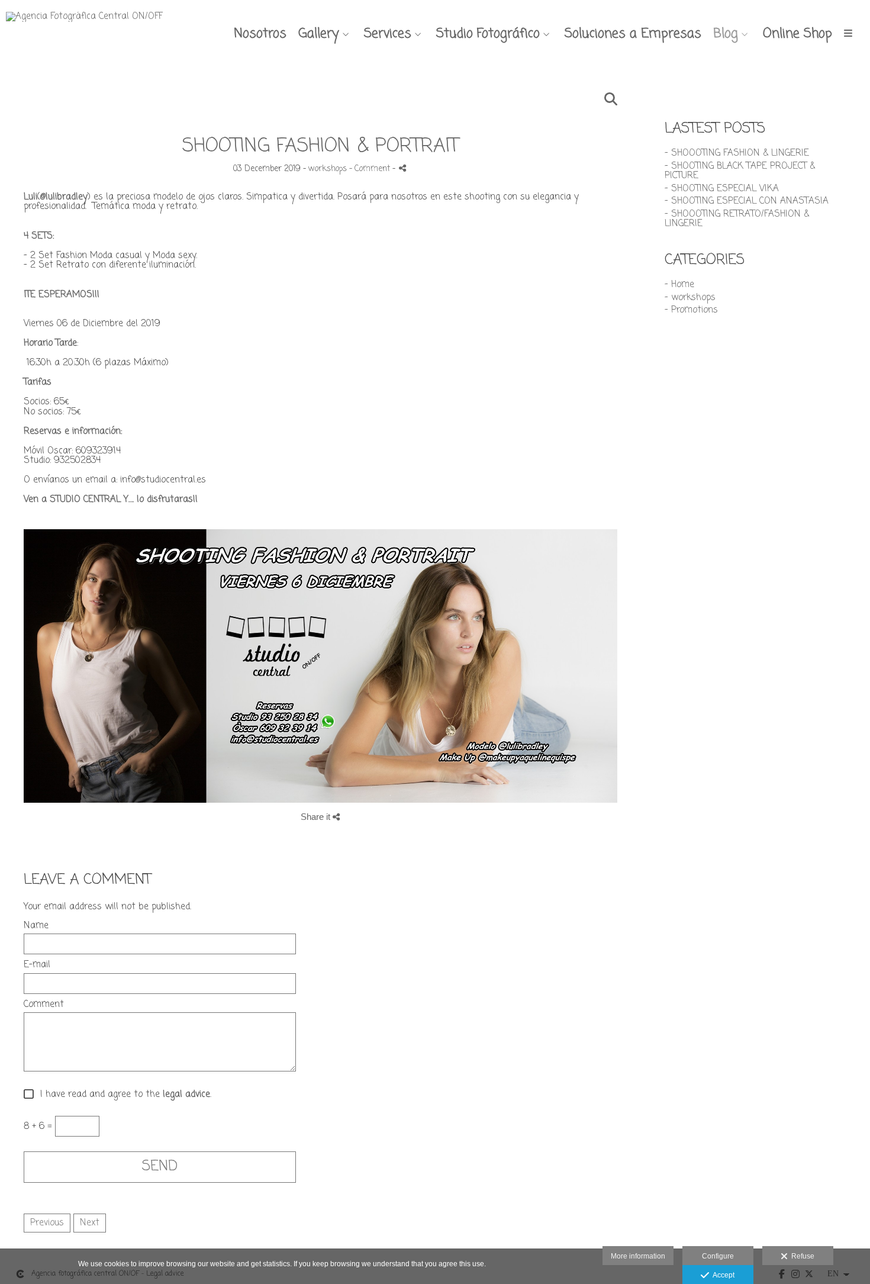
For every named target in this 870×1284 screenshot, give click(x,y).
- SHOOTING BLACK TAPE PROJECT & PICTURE (740, 171)
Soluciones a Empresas (633, 34)
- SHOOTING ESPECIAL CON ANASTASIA (747, 201)
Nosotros (260, 34)
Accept (721, 1275)
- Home (679, 284)
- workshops (690, 297)
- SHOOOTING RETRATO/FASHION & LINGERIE (737, 219)
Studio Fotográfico (488, 34)
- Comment (370, 169)
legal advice (186, 1095)
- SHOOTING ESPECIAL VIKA (722, 188)
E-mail (37, 965)
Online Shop (797, 34)
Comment (44, 1005)
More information (638, 1256)
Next (89, 1223)
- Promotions (691, 310)
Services (387, 34)
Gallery (318, 34)
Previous (47, 1223)
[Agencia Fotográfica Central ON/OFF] (84, 21)
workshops (327, 169)
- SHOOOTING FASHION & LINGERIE (737, 153)
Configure (718, 1256)
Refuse (801, 1256)
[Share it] (402, 168)
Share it (317, 817)
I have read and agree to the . (122, 1095)
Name (36, 926)
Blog (725, 34)
